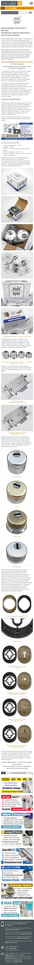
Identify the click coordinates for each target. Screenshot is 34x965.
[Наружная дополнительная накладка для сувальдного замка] (17, 707)
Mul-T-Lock (8, 57)
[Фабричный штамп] (17, 629)
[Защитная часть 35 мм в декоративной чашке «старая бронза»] (17, 522)
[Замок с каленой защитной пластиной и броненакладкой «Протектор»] (17, 418)
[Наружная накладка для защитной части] (17, 604)
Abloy (23, 56)
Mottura (27, 56)
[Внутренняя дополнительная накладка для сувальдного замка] (17, 733)
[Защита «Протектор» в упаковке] (17, 181)
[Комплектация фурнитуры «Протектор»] (17, 265)
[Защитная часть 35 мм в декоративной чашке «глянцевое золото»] (17, 492)
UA (3, 8)
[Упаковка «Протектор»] (17, 293)
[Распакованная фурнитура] (17, 209)
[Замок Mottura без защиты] (17, 386)
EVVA (2, 57)
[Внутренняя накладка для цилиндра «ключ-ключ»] (17, 654)
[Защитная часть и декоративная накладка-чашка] (17, 237)
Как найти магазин (19, 773)
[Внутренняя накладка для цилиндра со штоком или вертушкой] (17, 681)
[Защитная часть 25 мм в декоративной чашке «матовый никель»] (17, 552)
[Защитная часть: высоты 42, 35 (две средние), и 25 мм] (17, 355)
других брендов (16, 57)
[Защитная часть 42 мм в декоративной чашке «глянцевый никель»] (17, 462)
